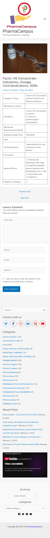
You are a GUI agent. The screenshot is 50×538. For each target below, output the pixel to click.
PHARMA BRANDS (10, 360)
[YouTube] (31, 514)
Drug (22, 90)
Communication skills (11, 341)
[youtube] (43, 323)
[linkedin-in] (28, 323)
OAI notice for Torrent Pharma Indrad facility (21, 444)
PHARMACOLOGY (10, 404)
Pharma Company (10, 368)
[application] (25, 464)
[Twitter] (23, 514)
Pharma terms (8, 380)
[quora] (36, 323)
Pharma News (8, 376)
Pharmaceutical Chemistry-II (14, 388)
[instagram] (21, 323)
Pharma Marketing (10, 372)
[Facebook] (19, 514)
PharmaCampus (18, 31)
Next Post (25, 198)
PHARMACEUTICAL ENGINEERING (17, 392)
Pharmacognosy (9, 400)
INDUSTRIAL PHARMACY (13, 353)
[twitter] (6, 323)
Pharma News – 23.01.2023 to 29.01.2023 (20, 415)
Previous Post (25, 192)
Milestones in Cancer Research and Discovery (22, 437)
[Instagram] (27, 514)
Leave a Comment (10, 90)
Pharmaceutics (9, 396)
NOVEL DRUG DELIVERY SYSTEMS (17, 357)
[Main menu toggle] (44, 19)
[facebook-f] (14, 323)
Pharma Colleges (10, 364)
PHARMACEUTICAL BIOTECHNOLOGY (18, 384)
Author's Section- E (11, 337)
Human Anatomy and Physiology (16, 349)
